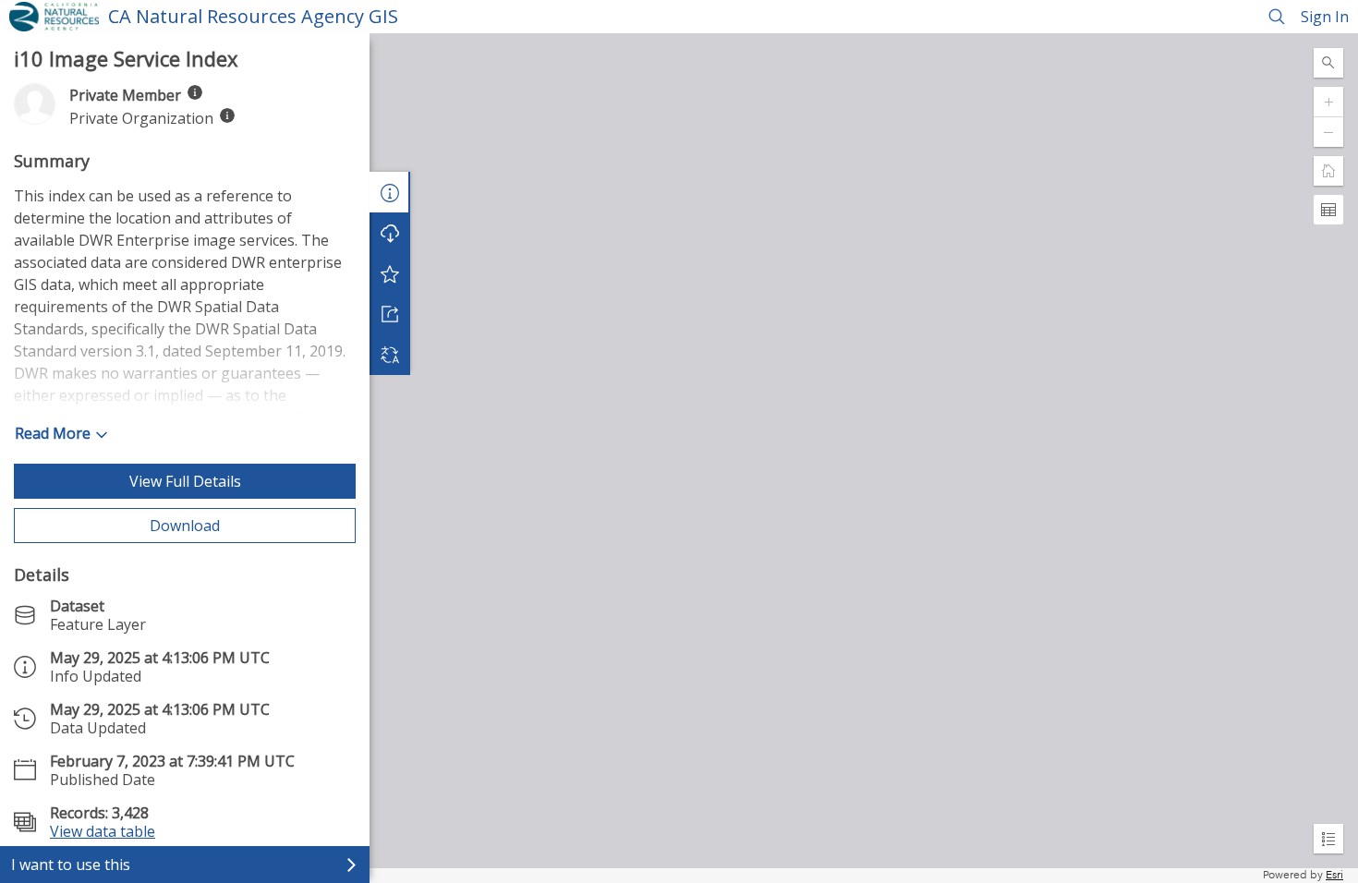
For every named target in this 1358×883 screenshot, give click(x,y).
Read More (53, 433)
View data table (102, 831)
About (390, 192)
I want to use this (70, 864)
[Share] (390, 314)
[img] (195, 92)
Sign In (1325, 16)
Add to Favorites (390, 273)
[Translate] (390, 354)
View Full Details (185, 481)
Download (185, 525)
